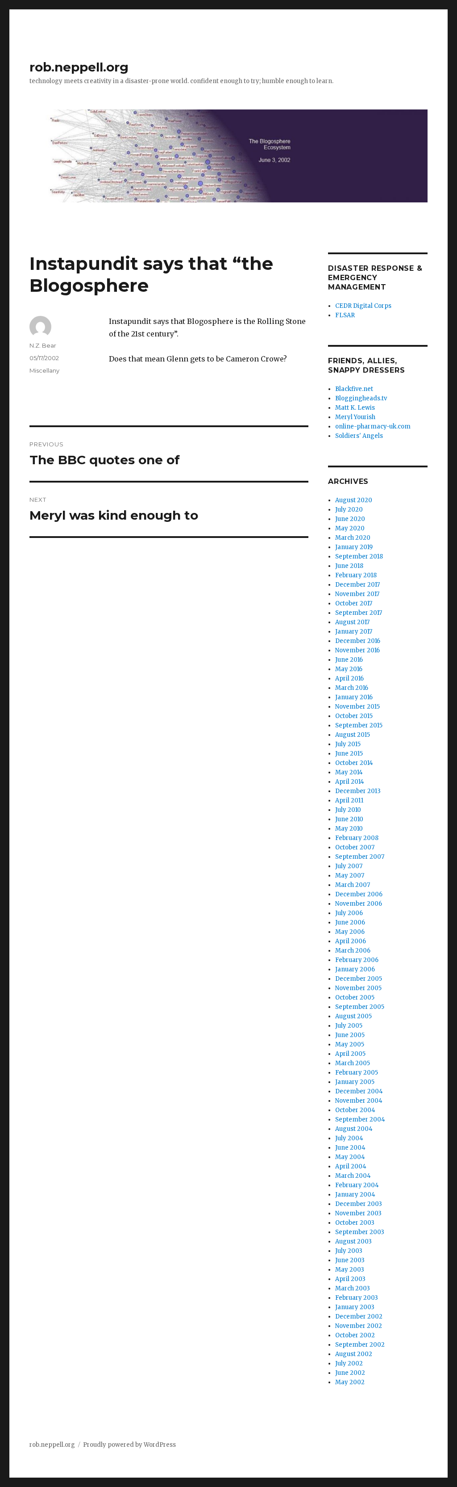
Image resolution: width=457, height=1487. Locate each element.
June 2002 (350, 1373)
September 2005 (359, 1007)
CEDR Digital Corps (363, 306)
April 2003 (350, 1279)
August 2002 (353, 1354)
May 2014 (349, 772)
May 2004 (350, 1157)
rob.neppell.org (79, 67)
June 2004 (350, 1147)
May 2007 (349, 875)
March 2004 (353, 1176)
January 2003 (354, 1307)
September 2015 (358, 725)
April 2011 (349, 800)
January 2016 (354, 697)
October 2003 (354, 1223)
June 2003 (350, 1260)
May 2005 (349, 1044)
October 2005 (354, 997)
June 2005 (350, 1035)
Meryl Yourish (355, 417)
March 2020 (352, 538)
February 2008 (356, 838)
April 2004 (350, 1166)
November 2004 (358, 1101)
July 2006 (349, 913)
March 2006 (352, 950)
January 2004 (355, 1194)
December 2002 (358, 1316)
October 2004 (355, 1110)
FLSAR (345, 315)
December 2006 (358, 894)
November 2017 (357, 594)
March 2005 (352, 1063)
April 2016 (349, 678)
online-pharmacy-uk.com (373, 426)
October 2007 (354, 847)
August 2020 (353, 500)
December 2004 (359, 1091)
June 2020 (350, 519)
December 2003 (358, 1204)
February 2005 (356, 1072)
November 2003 (358, 1213)
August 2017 (352, 622)
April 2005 (350, 1054)
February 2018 (356, 575)
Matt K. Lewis (355, 408)
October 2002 (355, 1335)
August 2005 (353, 1016)
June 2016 (349, 660)
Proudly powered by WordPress (129, 1445)
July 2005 (348, 1025)
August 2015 (352, 735)
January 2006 (355, 969)
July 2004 (349, 1138)
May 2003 (349, 1269)
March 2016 (351, 688)
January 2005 (354, 1082)
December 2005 (358, 979)
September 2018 (359, 556)
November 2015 (357, 706)
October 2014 (354, 763)
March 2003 (352, 1288)
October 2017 (353, 603)
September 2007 (359, 857)
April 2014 (349, 782)
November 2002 (358, 1326)
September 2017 (358, 613)
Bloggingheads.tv (361, 398)
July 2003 (348, 1251)
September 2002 (360, 1344)
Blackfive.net (354, 389)
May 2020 (350, 528)
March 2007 (352, 885)
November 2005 (358, 988)
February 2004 (357, 1185)
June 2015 (349, 753)
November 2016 (357, 650)
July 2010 (348, 810)
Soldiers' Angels (359, 436)
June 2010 (349, 819)
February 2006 (356, 960)
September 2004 (360, 1119)
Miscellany (44, 370)
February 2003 (356, 1298)
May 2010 (349, 828)
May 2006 (350, 932)
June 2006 (350, 922)
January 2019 (354, 547)
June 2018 (349, 566)
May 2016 (348, 669)
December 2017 (357, 584)
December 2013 (358, 791)
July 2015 (348, 744)
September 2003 (359, 1232)
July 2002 (349, 1363)
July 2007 (348, 866)
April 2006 (350, 941)
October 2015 (354, 716)
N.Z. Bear (42, 345)
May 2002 (350, 1382)
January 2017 (353, 631)
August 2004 (354, 1129)
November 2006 (358, 903)
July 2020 (349, 509)
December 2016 (357, 641)
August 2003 (353, 1241)
